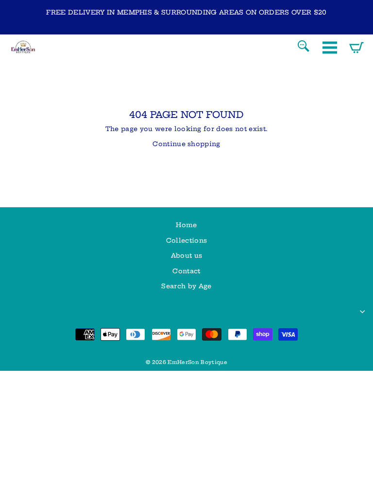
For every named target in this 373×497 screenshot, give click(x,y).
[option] (186, 12)
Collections (186, 240)
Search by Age (186, 286)
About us (187, 255)
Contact (186, 271)
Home (186, 225)
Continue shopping (186, 144)
